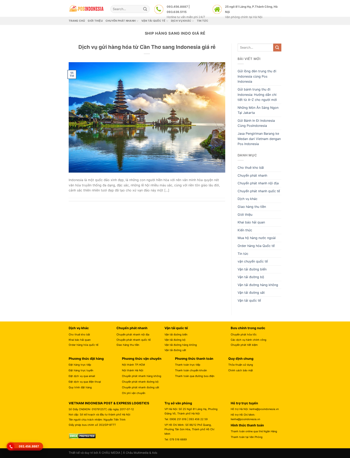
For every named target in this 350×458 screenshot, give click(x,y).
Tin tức (243, 254)
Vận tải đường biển (252, 269)
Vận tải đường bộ (251, 277)
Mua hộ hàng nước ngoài (257, 238)
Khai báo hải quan (251, 222)
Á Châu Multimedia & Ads (140, 452)
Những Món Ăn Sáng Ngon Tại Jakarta (258, 110)
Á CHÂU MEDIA (109, 452)
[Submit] (145, 9)
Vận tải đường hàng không (258, 285)
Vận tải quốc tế (249, 300)
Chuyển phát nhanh (252, 175)
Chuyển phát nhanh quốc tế (259, 191)
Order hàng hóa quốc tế (83, 344)
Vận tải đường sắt (251, 292)
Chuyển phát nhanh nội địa (258, 183)
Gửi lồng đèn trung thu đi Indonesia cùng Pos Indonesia (257, 76)
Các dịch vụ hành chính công (248, 339)
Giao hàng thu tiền (252, 207)
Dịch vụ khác (247, 199)
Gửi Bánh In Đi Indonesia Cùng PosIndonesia (256, 123)
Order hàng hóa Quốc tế (256, 246)
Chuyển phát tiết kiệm (244, 344)
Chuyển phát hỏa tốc (244, 334)
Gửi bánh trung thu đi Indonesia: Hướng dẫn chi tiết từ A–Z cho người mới (257, 94)
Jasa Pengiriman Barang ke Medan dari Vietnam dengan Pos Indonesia (259, 138)
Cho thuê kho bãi (251, 167)
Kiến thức (245, 230)
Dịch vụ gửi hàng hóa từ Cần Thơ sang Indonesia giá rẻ (147, 47)
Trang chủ (77, 20)
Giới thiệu (95, 20)
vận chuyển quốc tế (253, 261)
